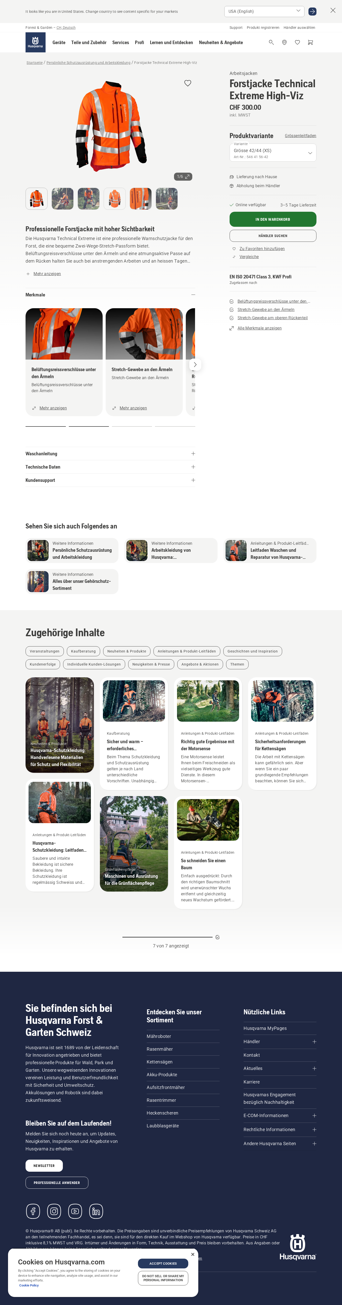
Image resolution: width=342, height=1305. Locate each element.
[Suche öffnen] (271, 42)
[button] (59, 42)
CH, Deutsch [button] (66, 28)
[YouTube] (75, 1211)
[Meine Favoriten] (297, 42)
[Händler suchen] (284, 42)
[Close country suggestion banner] (333, 10)
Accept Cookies (163, 1263)
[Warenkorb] (310, 42)
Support (236, 28)
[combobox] (273, 153)
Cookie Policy (29, 1285)
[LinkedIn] (96, 1211)
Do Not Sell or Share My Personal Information (163, 1278)
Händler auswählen (299, 28)
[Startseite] (36, 42)
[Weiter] (195, 365)
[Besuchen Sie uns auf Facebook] (33, 1211)
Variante (241, 144)
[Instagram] (54, 1211)
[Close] (193, 1254)
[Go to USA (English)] (312, 12)
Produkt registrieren (263, 28)
